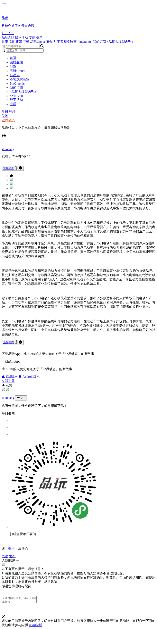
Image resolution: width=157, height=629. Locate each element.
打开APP (8, 33)
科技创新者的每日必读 (18, 25)
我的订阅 (99, 41)
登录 (39, 37)
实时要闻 (15, 41)
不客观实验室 (67, 41)
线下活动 (21, 37)
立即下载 (8, 381)
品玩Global (38, 41)
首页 (5, 41)
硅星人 (51, 41)
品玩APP (8, 37)
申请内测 (35, 625)
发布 (12, 556)
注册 (5, 111)
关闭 (5, 116)
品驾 (26, 41)
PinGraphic (84, 41)
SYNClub (16, 96)
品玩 (5, 18)
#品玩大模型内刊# (120, 41)
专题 (32, 37)
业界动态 (8, 120)
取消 (5, 556)
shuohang (8, 149)
